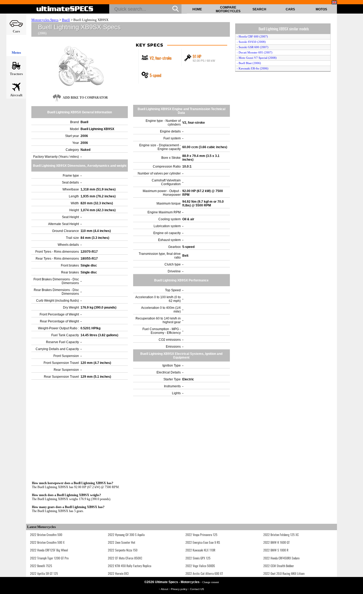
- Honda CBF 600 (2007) (252, 36)
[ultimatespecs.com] (65, 8)
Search (259, 9)
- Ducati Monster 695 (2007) (254, 52)
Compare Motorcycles (228, 9)
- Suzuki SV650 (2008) (251, 41)
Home (197, 9)
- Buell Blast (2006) (249, 63)
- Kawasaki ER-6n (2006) (252, 68)
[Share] (357, 155)
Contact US (197, 589)
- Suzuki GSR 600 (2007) (252, 47)
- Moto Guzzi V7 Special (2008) (257, 57)
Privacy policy (179, 589)
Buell (66, 20)
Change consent (210, 582)
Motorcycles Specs (44, 20)
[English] (334, 2)
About (165, 589)
